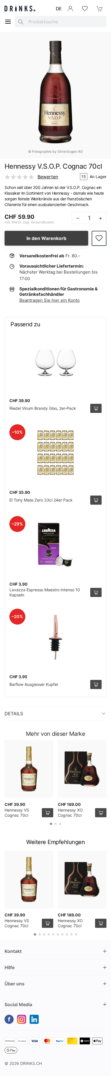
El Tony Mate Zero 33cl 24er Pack (41, 500)
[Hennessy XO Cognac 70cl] (82, 769)
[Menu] (8, 21)
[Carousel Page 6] (58, 934)
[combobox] (60, 21)
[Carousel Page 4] (49, 934)
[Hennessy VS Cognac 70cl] (29, 769)
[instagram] (21, 1019)
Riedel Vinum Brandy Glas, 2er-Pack (42, 408)
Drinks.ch (31, 1063)
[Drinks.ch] (20, 8)
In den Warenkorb (46, 238)
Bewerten (48, 177)
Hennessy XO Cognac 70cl (70, 813)
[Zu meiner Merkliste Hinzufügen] (99, 238)
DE (59, 8)
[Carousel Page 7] (62, 934)
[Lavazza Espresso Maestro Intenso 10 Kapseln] (55, 544)
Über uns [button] (14, 984)
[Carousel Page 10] (76, 934)
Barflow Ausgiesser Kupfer (33, 684)
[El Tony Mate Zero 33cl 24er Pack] (55, 452)
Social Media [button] (18, 1004)
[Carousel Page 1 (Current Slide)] (51, 824)
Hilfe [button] (10, 967)
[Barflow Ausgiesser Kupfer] (55, 637)
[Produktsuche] (21, 21)
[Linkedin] (34, 1019)
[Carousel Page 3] (60, 824)
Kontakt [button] (13, 951)
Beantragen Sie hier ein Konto (49, 300)
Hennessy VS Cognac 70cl (17, 813)
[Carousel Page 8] (67, 934)
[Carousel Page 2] (55, 824)
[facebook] (9, 1019)
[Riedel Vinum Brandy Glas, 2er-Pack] (55, 361)
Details (14, 713)
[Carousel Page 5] (53, 934)
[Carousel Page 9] (71, 934)
